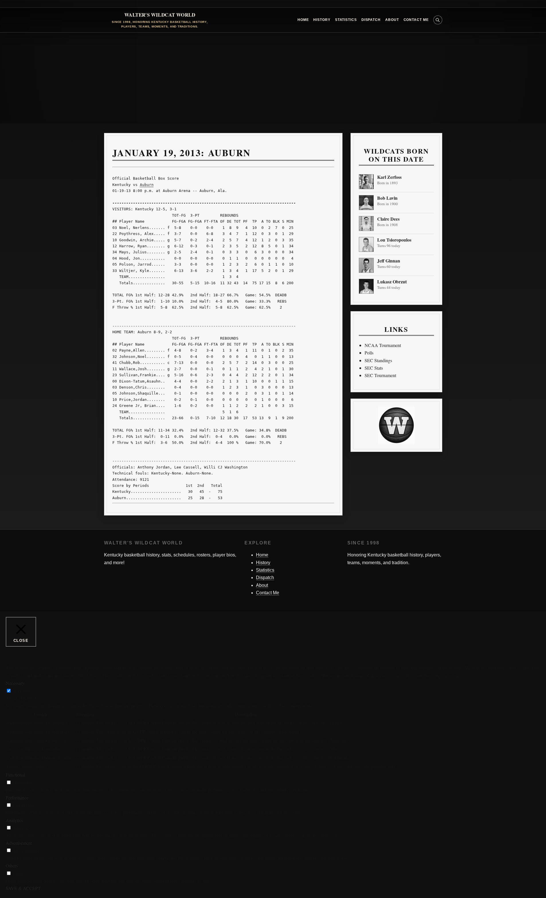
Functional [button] (15, 775)
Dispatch (371, 20)
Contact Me (416, 20)
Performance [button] (17, 798)
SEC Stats (374, 368)
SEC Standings (378, 360)
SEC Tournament (380, 375)
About (392, 20)
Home (303, 20)
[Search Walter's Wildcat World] (437, 19)
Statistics (346, 20)
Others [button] (12, 865)
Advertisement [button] (19, 843)
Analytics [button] (14, 820)
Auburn (147, 185)
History (321, 20)
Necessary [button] (15, 683)
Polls (369, 353)
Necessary (22, 691)
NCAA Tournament (383, 345)
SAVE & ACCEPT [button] (23, 888)
